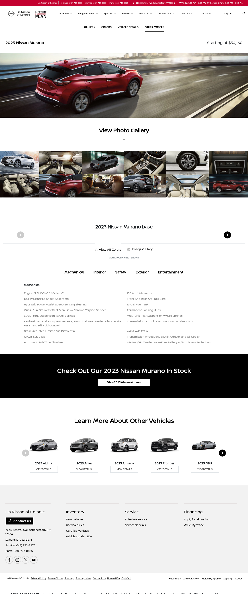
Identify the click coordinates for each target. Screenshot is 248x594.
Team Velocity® (190, 578)
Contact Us (22, 521)
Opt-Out (126, 578)
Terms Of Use (55, 578)
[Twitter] (25, 560)
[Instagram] (17, 560)
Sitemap (69, 578)
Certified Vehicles (77, 530)
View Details (43, 469)
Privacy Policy (38, 578)
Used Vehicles (75, 525)
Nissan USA (113, 578)
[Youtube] (34, 560)
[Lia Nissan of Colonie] (19, 13)
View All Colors (109, 249)
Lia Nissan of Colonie (17, 578)
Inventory (75, 511)
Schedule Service (136, 519)
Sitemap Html (83, 578)
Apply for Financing (196, 519)
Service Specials (135, 525)
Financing (193, 511)
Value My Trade (194, 525)
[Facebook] (9, 560)
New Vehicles (74, 519)
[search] (244, 13)
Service (132, 511)
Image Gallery (142, 249)
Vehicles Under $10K (79, 536)
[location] (133, 3)
